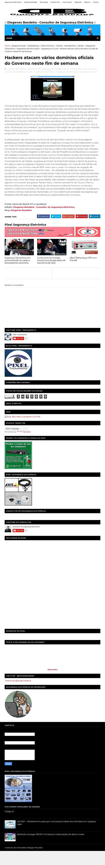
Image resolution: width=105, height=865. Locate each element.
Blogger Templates (35, 848)
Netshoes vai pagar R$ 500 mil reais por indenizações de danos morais (50, 834)
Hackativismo (70, 46)
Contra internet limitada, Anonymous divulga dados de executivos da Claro (51, 260)
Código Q (9, 811)
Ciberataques (33, 46)
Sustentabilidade (30, 2)
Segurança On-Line (49, 48)
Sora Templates (20, 848)
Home (9, 38)
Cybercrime (55, 2)
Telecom (87, 2)
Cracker (59, 46)
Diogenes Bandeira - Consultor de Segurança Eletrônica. (44, 207)
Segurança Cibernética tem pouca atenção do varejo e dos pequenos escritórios (18, 260)
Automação (67, 2)
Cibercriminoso (47, 46)
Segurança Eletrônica (13, 2)
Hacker (81, 46)
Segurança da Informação (28, 48)
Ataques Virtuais (19, 46)
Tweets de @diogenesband (18, 680)
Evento (96, 2)
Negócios (78, 2)
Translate (26, 432)
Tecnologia (44, 2)
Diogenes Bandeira (21, 210)
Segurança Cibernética (44, 72)
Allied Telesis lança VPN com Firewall (83, 259)
